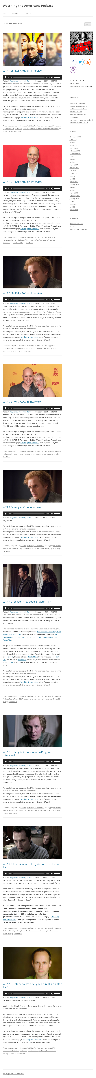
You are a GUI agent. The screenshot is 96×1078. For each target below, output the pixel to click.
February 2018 (75, 151)
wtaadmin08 (13, 702)
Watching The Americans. (32, 1039)
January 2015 (74, 198)
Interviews (6, 240)
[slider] (57, 77)
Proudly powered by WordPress (13, 1074)
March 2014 (74, 210)
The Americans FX (44, 810)
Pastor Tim (18, 129)
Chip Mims (18, 131)
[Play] (6, 77)
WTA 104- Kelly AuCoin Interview (22, 181)
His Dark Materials (76, 224)
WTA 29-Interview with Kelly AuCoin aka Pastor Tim (31, 865)
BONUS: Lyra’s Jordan (77, 103)
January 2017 (74, 168)
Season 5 (32, 348)
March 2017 (74, 165)
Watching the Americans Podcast (28, 6)
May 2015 (73, 187)
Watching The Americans (35, 126)
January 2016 (74, 184)
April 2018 (73, 145)
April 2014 (73, 207)
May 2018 (73, 142)
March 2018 (74, 148)
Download (30, 81)
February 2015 (75, 196)
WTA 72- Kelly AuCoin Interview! (22, 401)
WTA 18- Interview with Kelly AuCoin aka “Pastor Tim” (32, 985)
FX (54, 237)
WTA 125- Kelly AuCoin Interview (22, 70)
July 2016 (73, 170)
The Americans (35, 129)
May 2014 (73, 204)
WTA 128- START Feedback (79, 123)
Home (5, 14)
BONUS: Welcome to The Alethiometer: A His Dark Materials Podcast (78, 109)
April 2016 (73, 179)
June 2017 (73, 156)
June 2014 (73, 201)
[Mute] (52, 77)
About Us (27, 14)
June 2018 (73, 140)
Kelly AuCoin (9, 129)
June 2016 (73, 173)
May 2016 (73, 176)
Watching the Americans (50, 129)
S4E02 (19, 699)
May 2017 (73, 159)
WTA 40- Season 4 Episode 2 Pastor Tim (27, 601)
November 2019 (75, 137)
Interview (15, 548)
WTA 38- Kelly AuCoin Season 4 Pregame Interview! (27, 753)
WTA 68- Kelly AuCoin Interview (22, 507)
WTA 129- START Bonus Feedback (81, 120)
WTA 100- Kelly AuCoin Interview (22, 293)
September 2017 (75, 154)
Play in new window (17, 81)
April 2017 (73, 162)
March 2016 (74, 182)
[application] (32, 77)
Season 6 (26, 129)
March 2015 (74, 193)
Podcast (15, 14)
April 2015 (73, 190)
